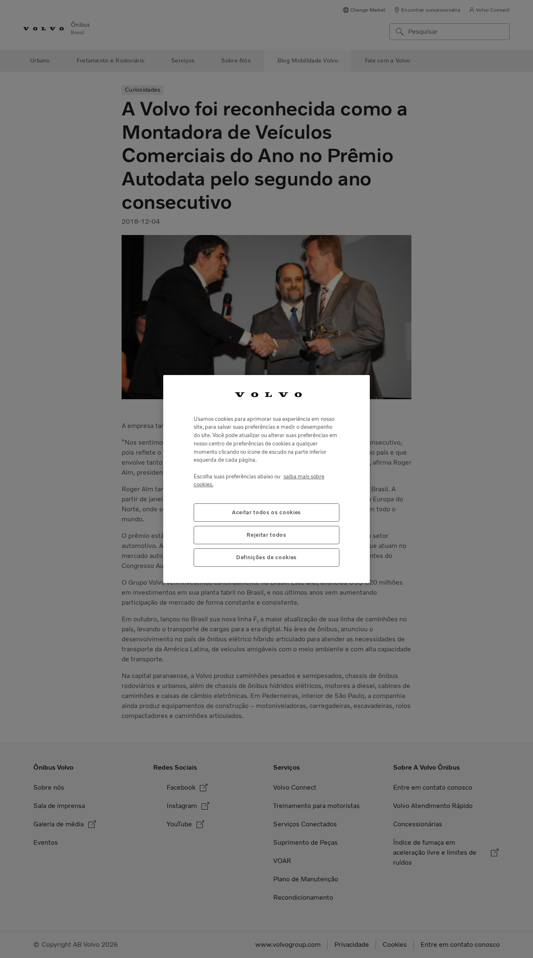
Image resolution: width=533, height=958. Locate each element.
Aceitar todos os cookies (266, 512)
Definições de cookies (266, 557)
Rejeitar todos (266, 534)
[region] (266, 479)
